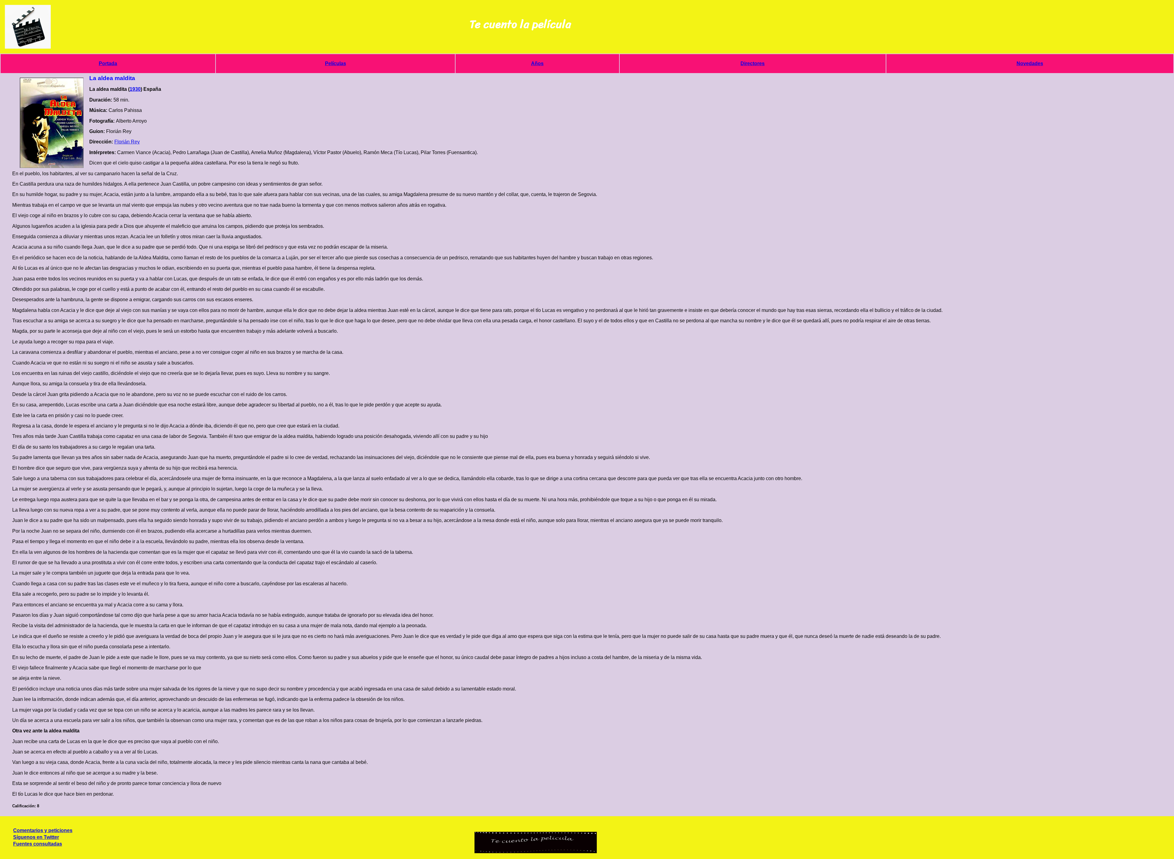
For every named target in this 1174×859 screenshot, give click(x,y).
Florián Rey (127, 141)
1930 (135, 89)
